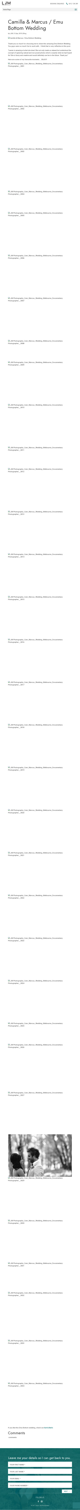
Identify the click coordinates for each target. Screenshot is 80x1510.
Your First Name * (17, 1465)
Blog (24, 33)
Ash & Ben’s (48, 1428)
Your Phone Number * (19, 1486)
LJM (11, 33)
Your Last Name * (17, 1472)
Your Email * (15, 1479)
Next (66, 1491)
